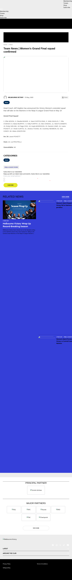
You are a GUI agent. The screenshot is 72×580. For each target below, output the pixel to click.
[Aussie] (43, 509)
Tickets (2, 13)
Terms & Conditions (42, 564)
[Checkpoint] (43, 517)
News (11, 44)
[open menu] (1, 9)
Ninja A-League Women (11, 167)
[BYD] (58, 509)
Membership (4, 11)
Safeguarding (6, 567)
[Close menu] (68, 570)
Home (5, 44)
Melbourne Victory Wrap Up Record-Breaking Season (17, 225)
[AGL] (14, 509)
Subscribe (3, 18)
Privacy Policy (18, 178)
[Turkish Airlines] (36, 490)
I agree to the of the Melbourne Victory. (22, 178)
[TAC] (29, 517)
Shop (1, 15)
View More (65, 196)
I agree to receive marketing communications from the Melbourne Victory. (28, 181)
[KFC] (29, 509)
